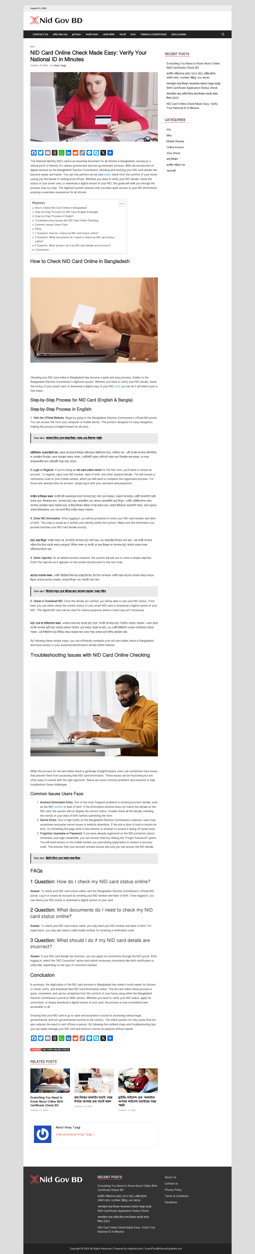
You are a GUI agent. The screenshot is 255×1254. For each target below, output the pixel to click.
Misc (169, 135)
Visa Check (173, 153)
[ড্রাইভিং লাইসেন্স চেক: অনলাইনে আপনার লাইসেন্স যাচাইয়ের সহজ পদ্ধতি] (138, 1082)
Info (32, 47)
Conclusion (42, 249)
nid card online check (55, 1049)
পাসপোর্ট (122, 34)
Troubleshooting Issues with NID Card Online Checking (66, 220)
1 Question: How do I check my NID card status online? (67, 233)
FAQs (38, 228)
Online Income (175, 147)
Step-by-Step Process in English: (54, 216)
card (117, 386)
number (58, 807)
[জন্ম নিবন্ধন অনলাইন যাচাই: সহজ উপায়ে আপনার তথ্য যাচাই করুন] (94, 1082)
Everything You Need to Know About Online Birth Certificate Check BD (46, 1101)
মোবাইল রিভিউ (108, 34)
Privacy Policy (173, 1190)
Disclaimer (178, 34)
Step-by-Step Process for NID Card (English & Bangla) (66, 212)
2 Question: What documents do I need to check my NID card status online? (74, 239)
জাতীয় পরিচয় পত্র (60, 34)
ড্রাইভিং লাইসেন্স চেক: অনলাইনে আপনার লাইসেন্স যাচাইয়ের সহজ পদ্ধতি (137, 1101)
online (107, 174)
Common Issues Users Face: (51, 224)
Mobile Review (175, 141)
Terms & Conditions (153, 34)
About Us (170, 1177)
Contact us (40, 34)
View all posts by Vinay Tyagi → (75, 1134)
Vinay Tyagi (60, 65)
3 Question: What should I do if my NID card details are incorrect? (73, 245)
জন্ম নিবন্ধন (76, 34)
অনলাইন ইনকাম (92, 34)
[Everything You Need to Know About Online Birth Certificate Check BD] (50, 1082)
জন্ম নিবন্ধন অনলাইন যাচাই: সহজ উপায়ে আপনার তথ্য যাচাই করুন (93, 1099)
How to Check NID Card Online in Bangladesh (61, 207)
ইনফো (133, 34)
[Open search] (223, 34)
